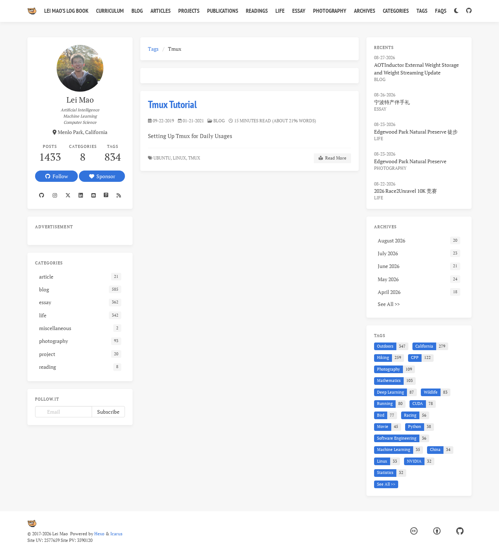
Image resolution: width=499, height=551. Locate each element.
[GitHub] (468, 11)
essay (380, 109)
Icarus (116, 533)
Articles (161, 10)
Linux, (180, 158)
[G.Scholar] (106, 195)
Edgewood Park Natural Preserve (410, 161)
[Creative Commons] (414, 531)
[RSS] (119, 195)
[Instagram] (55, 195)
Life (280, 10)
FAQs (440, 10)
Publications (222, 10)
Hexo (99, 533)
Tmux (194, 158)
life (378, 138)
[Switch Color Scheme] (456, 11)
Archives (364, 10)
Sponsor (104, 176)
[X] (68, 195)
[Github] (42, 195)
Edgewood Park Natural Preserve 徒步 (416, 131)
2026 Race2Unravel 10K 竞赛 (405, 190)
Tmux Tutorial (172, 104)
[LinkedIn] (81, 195)
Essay (298, 10)
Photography (329, 10)
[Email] (93, 195)
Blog (137, 10)
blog (219, 120)
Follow (59, 176)
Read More (334, 158)
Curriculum (110, 10)
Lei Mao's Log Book (66, 10)
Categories (396, 10)
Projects (188, 10)
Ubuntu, (162, 158)
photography (390, 168)
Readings (257, 10)
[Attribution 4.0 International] (437, 531)
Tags (421, 10)
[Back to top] (378, 536)
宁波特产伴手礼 (392, 102)
